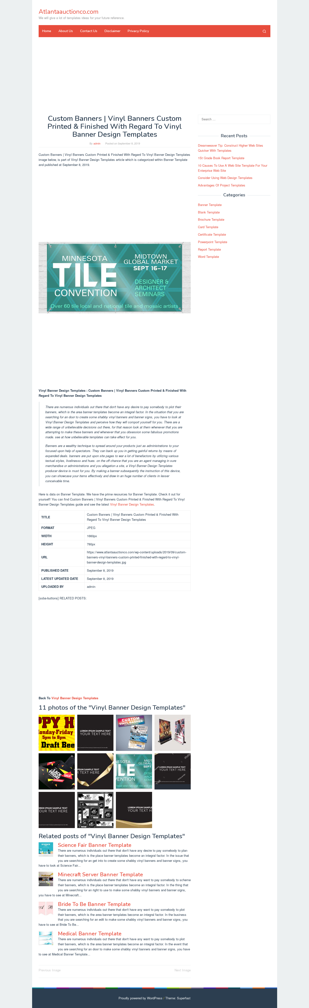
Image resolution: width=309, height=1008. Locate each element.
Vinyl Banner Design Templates (132, 504)
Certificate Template (212, 234)
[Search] (264, 31)
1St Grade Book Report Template (221, 158)
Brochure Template (211, 219)
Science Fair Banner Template (94, 845)
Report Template (209, 249)
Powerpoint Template (212, 242)
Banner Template (210, 204)
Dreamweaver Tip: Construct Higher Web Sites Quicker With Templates (230, 148)
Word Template (208, 256)
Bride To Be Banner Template (94, 904)
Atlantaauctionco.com (68, 11)
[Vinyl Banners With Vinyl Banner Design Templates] (134, 733)
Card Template (208, 227)
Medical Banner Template (89, 933)
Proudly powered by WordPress (140, 998)
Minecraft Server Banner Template (100, 874)
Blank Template (209, 212)
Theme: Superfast (177, 998)
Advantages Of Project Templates (221, 185)
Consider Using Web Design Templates (225, 178)
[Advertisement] (154, 76)
